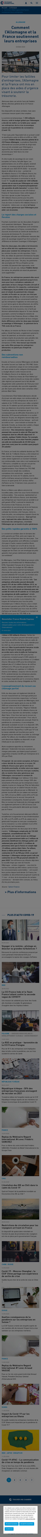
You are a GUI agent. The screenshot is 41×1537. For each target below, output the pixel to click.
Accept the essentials (26, 1524)
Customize (9, 1529)
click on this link (30, 1519)
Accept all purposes (11, 1524)
